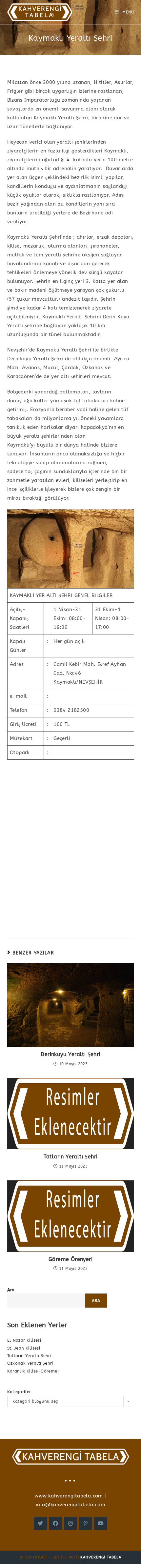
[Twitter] (40, 1523)
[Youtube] (100, 1523)
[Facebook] (55, 1523)
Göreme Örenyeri (70, 1259)
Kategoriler (19, 1391)
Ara (11, 1289)
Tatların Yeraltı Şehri (71, 1156)
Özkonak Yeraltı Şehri (30, 1363)
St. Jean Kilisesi (23, 1348)
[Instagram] (70, 1523)
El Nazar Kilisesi (24, 1340)
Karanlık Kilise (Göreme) (33, 1371)
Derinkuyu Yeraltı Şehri (70, 1054)
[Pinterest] (85, 1523)
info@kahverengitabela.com (70, 1505)
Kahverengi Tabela (100, 1557)
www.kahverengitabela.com (68, 1496)
